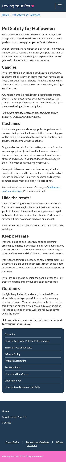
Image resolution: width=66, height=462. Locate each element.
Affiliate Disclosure (15, 360)
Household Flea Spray (17, 373)
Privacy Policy (12, 354)
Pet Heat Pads (13, 367)
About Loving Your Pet (14, 416)
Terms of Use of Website (18, 347)
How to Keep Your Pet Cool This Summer (27, 340)
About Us (10, 334)
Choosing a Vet (13, 380)
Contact (6, 422)
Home (5, 411)
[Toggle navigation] (59, 6)
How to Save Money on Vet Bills (22, 387)
